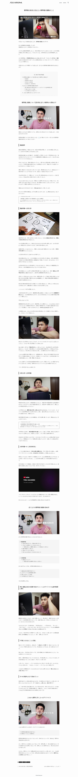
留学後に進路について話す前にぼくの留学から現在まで (35, 77)
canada (24, 762)
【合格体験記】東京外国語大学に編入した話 (30, 424)
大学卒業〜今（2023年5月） (30, 83)
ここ (39, 137)
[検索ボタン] (68, 2)
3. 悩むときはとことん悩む (30, 89)
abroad (20, 762)
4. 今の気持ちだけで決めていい (31, 90)
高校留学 (26, 78)
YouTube (28, 762)
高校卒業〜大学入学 (29, 80)
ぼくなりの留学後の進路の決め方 (30, 85)
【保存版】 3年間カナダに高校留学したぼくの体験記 (31, 198)
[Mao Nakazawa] (16, 2)
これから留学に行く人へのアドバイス (31, 92)
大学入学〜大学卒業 (29, 82)
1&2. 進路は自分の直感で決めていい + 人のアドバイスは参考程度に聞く (39, 87)
